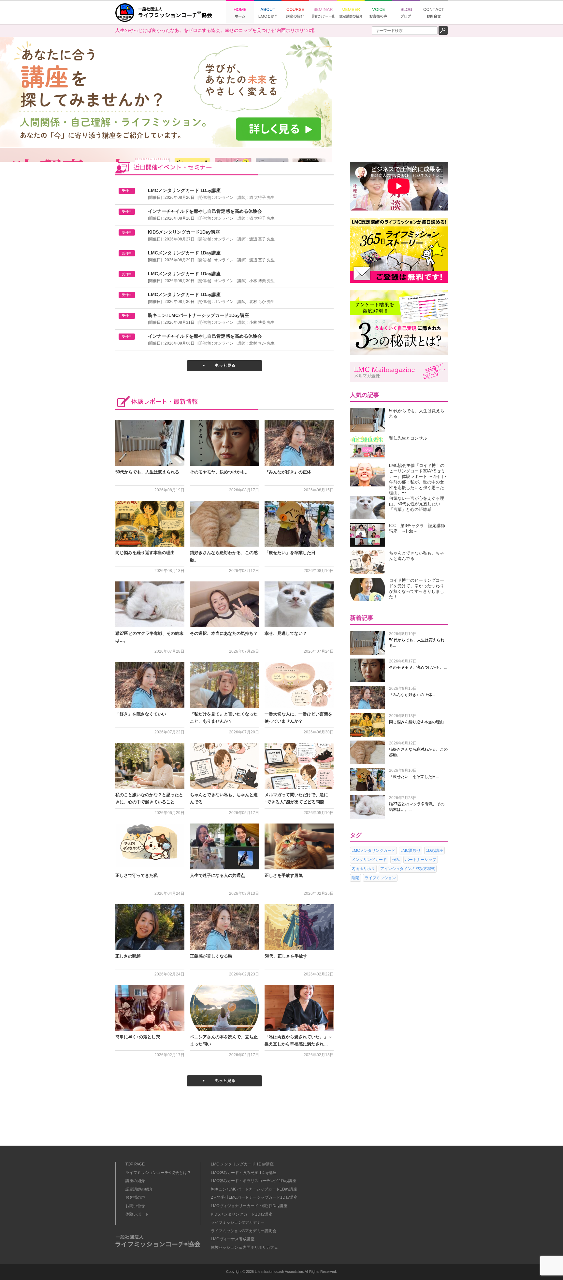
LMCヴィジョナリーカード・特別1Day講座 (249, 1206)
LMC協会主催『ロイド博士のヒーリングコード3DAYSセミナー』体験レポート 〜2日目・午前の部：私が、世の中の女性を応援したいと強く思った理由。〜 (418, 479)
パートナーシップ (420, 859)
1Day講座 (434, 850)
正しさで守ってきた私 (136, 875)
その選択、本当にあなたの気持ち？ (224, 633)
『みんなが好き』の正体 (288, 472)
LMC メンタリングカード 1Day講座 (242, 1164)
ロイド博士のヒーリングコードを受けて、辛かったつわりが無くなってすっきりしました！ (416, 588)
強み (396, 859)
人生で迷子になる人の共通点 (217, 875)
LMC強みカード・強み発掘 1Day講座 (244, 1172)
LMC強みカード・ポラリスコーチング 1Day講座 (253, 1180)
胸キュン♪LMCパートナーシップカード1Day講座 (254, 1189)
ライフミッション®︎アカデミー (238, 1222)
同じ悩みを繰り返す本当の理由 (145, 552)
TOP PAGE (135, 1164)
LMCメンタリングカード (373, 850)
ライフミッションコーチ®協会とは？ (158, 1172)
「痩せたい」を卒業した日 (290, 552)
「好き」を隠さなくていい (140, 714)
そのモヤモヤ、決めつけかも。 (219, 472)
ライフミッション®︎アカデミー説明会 (243, 1231)
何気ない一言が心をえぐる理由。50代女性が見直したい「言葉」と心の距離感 (416, 504)
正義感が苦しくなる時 (211, 956)
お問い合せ (135, 1206)
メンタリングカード (369, 859)
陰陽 (355, 878)
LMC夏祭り (410, 850)
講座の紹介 (135, 1180)
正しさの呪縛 (128, 956)
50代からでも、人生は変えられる (147, 472)
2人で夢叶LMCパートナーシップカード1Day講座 (254, 1197)
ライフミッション (380, 878)
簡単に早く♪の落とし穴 (137, 1036)
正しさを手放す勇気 (284, 875)
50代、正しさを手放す (286, 956)
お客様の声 (135, 1197)
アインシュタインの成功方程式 (407, 868)
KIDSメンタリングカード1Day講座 (241, 1214)
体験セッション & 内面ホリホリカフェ (244, 1247)
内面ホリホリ (363, 868)
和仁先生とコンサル (408, 438)
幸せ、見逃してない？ (286, 633)
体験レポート (137, 1214)
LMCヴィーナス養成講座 (232, 1239)
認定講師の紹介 (139, 1189)
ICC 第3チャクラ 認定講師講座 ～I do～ (417, 528)
